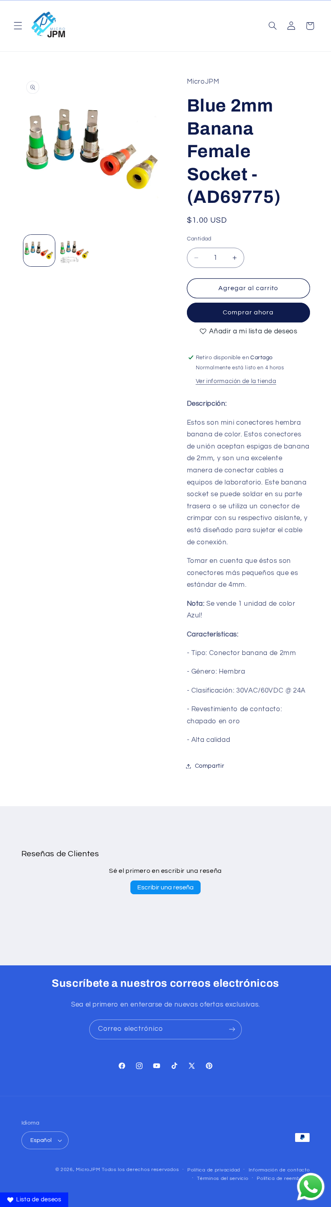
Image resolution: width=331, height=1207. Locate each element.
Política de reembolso (283, 1178)
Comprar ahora (248, 312)
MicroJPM (88, 1169)
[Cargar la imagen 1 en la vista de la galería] (39, 250)
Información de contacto (279, 1170)
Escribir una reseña (165, 887)
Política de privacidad (213, 1170)
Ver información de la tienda (236, 381)
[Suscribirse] (232, 1029)
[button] (17, 26)
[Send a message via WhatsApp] (311, 1187)
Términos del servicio (222, 1178)
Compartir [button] (209, 766)
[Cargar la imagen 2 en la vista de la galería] (75, 250)
